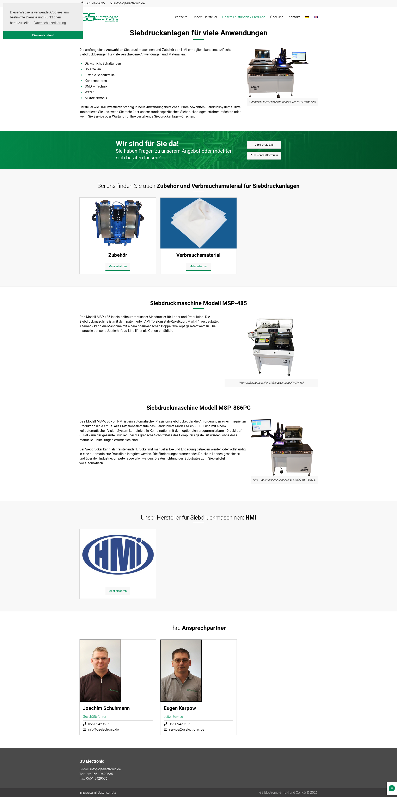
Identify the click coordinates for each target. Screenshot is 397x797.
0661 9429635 (94, 3)
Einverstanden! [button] (43, 35)
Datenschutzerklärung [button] (50, 23)
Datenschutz (107, 793)
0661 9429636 (97, 778)
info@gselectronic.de (129, 3)
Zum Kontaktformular (264, 155)
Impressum (87, 793)
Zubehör (117, 255)
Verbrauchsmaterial (198, 255)
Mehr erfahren (118, 266)
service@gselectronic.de (186, 729)
